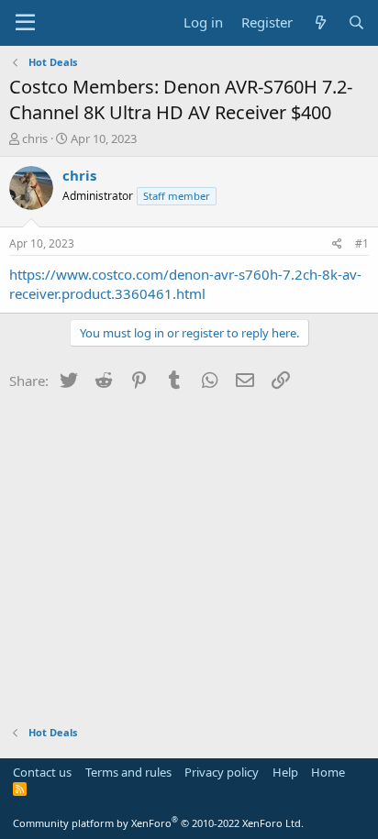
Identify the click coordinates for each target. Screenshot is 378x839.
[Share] (337, 244)
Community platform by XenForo (158, 823)
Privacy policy (221, 772)
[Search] (356, 22)
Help (285, 772)
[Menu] (25, 23)
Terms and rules (128, 772)
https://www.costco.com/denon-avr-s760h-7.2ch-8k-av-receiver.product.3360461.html (185, 284)
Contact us (42, 772)
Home (328, 772)
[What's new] (320, 22)
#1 (362, 243)
